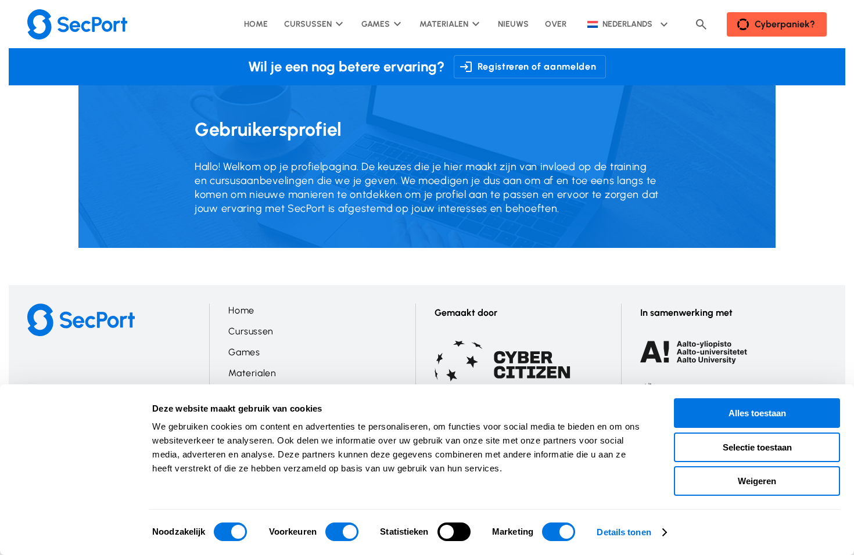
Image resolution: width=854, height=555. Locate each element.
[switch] (341, 531)
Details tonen (624, 532)
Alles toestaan (757, 413)
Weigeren (757, 481)
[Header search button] (701, 24)
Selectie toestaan (757, 447)
